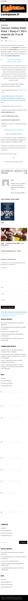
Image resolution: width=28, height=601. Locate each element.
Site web (3, 300)
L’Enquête (13, 352)
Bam (21, 599)
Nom (2, 287)
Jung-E (13, 362)
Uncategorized (4, 25)
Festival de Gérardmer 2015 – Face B (11, 251)
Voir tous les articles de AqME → (18, 192)
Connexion (3, 378)
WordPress (16, 599)
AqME (6, 40)
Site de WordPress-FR (6, 385)
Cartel (2, 223)
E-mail (3, 293)
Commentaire (4, 267)
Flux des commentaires (7, 383)
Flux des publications (6, 380)
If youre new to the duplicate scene (10, 331)
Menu (4, 19)
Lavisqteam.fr (10, 14)
